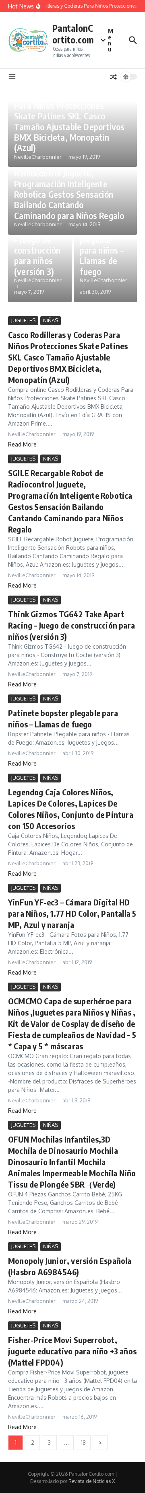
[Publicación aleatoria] (113, 77)
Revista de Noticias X (91, 1481)
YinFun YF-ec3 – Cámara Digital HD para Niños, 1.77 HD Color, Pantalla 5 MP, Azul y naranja (72, 913)
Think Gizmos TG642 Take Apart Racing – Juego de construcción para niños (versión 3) (71, 625)
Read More (22, 444)
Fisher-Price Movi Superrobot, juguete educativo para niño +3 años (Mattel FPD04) (72, 1351)
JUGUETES (23, 320)
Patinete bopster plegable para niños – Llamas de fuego (102, 245)
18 (83, 1442)
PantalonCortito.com (72, 34)
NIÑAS (50, 320)
